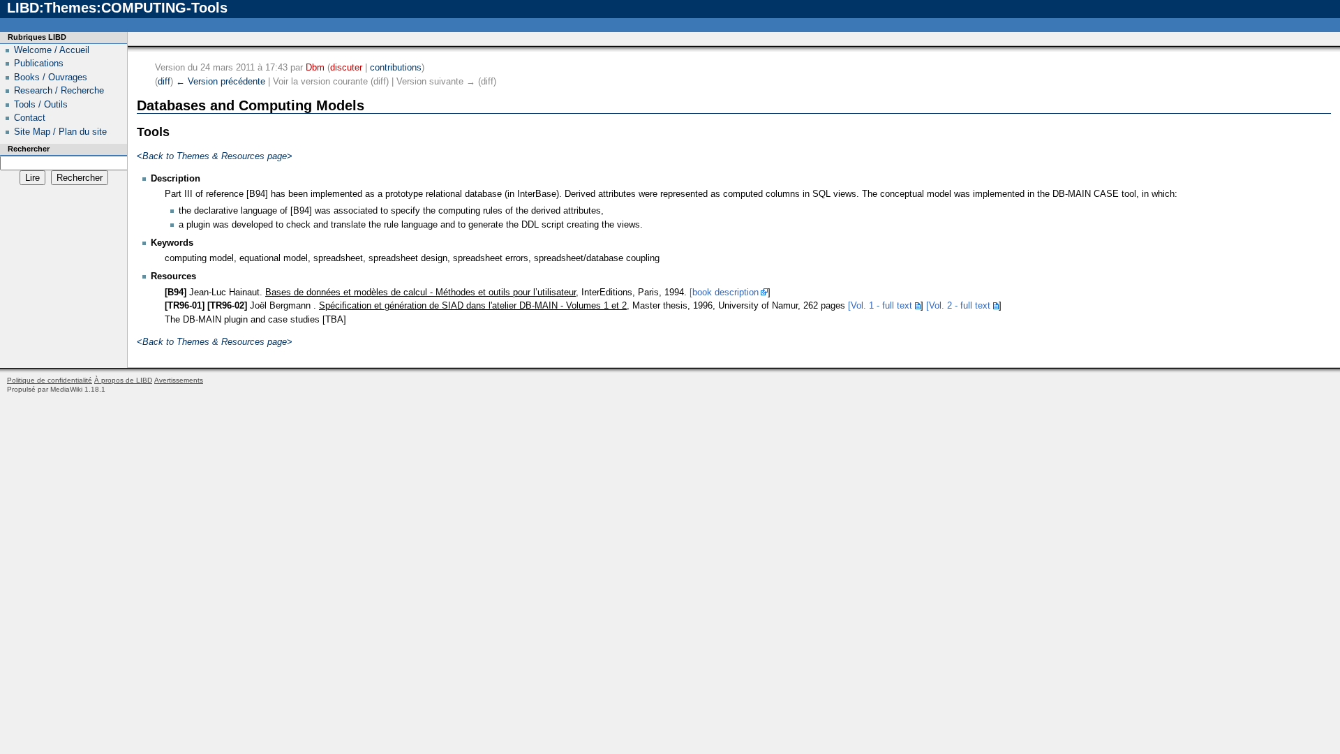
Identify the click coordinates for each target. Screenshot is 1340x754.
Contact (29, 117)
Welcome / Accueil (51, 50)
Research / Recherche (59, 90)
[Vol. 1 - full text (880, 305)
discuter (346, 67)
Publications (39, 63)
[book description (724, 292)
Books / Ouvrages (50, 77)
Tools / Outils (41, 104)
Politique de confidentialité (49, 380)
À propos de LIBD (123, 380)
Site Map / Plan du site (60, 131)
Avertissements (178, 380)
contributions (396, 67)
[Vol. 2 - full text (958, 305)
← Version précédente (220, 81)
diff (164, 81)
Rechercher (29, 149)
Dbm (315, 67)
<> (214, 156)
